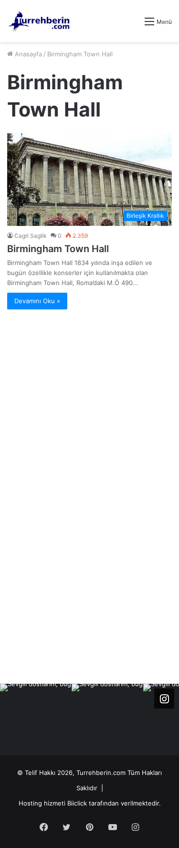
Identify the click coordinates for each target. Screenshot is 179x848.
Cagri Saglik (30, 235)
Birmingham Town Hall (58, 248)
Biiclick (77, 803)
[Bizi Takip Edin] (164, 698)
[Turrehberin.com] (40, 21)
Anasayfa (27, 54)
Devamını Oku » (37, 301)
